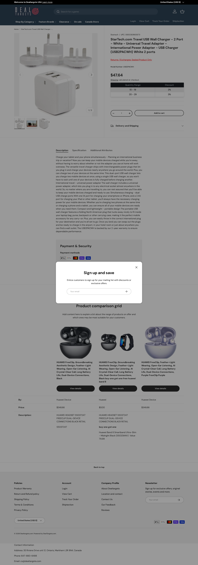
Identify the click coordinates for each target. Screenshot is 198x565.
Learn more (47, 2)
